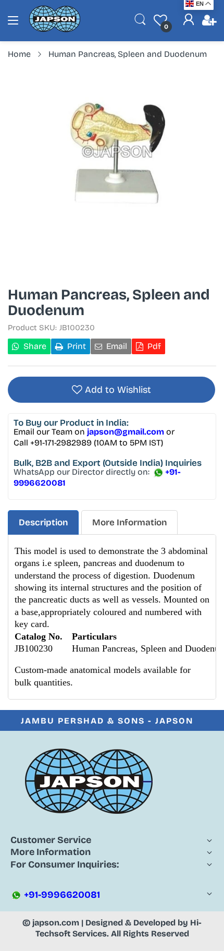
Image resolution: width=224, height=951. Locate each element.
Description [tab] (43, 522)
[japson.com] (55, 30)
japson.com (55, 923)
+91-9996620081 (61, 894)
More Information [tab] (129, 522)
